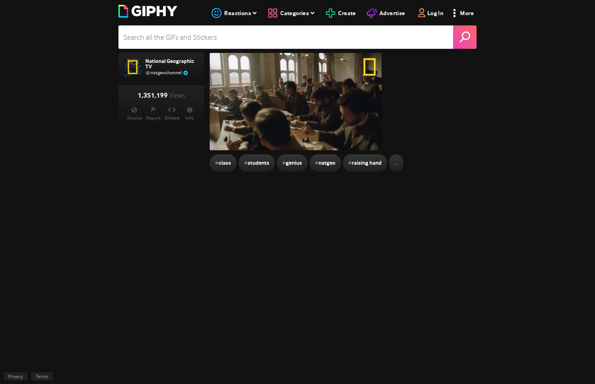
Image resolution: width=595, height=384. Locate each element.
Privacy (15, 376)
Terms (42, 376)
